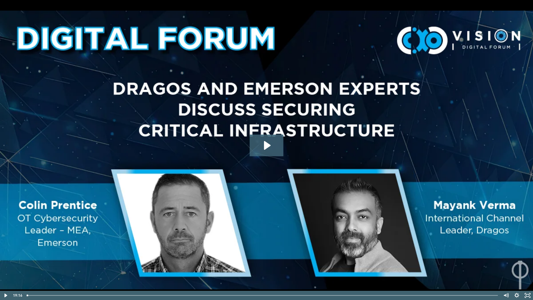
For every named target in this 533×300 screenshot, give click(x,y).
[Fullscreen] (527, 295)
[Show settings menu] (516, 295)
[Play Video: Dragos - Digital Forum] (267, 145)
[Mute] (506, 295)
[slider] (262, 295)
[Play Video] (5, 295)
